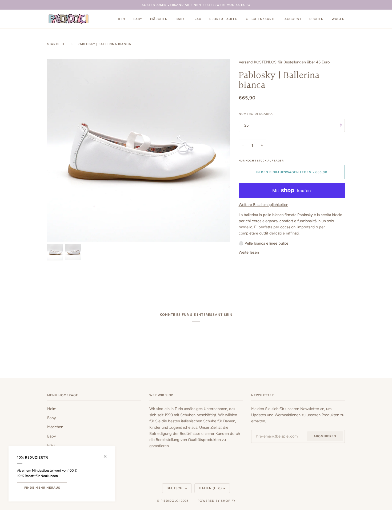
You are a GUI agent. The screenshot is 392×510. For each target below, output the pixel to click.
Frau (51, 445)
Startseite (57, 44)
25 (246, 125)
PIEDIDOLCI (170, 501)
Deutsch (175, 488)
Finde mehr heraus (42, 487)
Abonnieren (325, 436)
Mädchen (55, 426)
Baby (51, 417)
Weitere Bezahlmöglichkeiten (263, 204)
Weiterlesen (249, 252)
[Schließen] (107, 454)
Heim (51, 408)
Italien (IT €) (210, 488)
